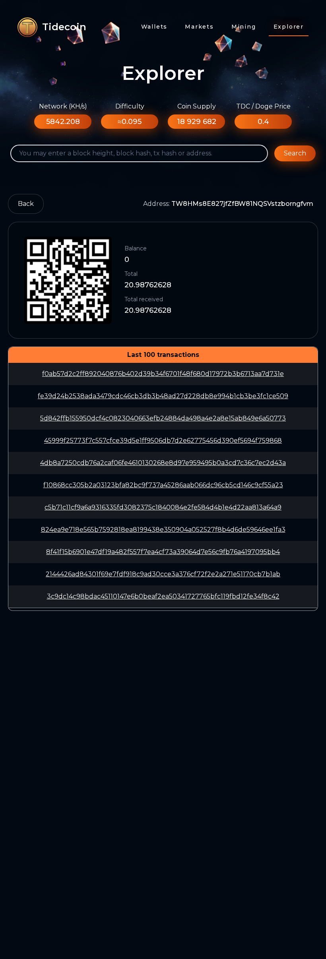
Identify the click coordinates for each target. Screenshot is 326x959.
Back (26, 203)
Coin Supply (196, 106)
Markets (199, 26)
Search (295, 153)
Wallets (154, 26)
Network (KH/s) (63, 106)
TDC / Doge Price (263, 106)
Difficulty (129, 106)
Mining (243, 26)
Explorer (289, 26)
